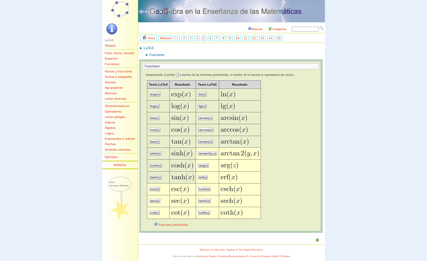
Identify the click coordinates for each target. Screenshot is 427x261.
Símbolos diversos (118, 149)
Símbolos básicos (117, 106)
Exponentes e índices (120, 138)
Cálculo (110, 122)
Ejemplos (111, 157)
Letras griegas (115, 117)
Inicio (151, 38)
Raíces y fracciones (118, 71)
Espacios (111, 58)
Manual (257, 29)
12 (254, 38)
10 (237, 38)
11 (245, 38)
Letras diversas (115, 98)
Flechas (110, 144)
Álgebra (110, 127)
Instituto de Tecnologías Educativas (245, 249)
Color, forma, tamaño (120, 53)
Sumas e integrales (118, 76)
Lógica (109, 133)
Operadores (113, 111)
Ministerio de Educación (212, 249)
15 (279, 38)
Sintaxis (110, 45)
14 (270, 38)
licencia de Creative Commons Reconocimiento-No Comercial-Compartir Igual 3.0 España (243, 256)
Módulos (166, 38)
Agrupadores (114, 87)
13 (262, 38)
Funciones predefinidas (173, 224)
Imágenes (279, 29)
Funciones (112, 64)
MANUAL (120, 165)
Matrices (111, 93)
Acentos (110, 82)
